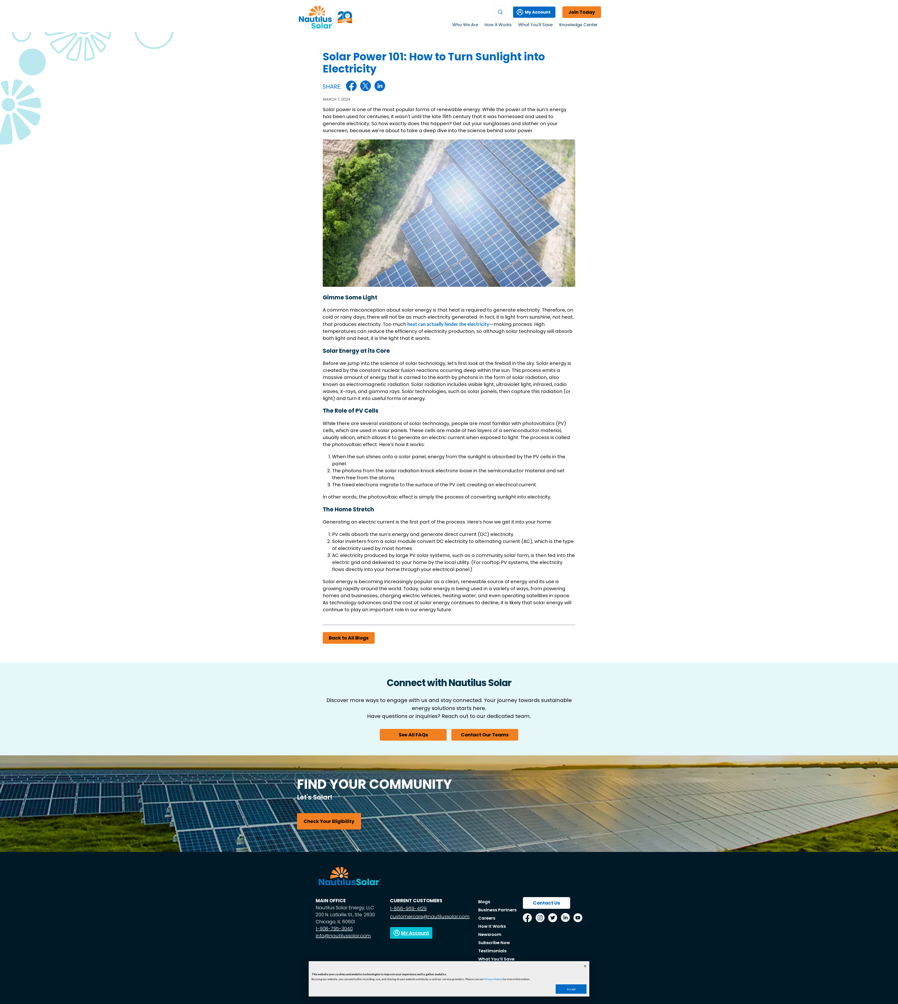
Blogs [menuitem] (484, 902)
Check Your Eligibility (329, 821)
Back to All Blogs (349, 638)
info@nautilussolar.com (343, 935)
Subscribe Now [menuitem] (494, 943)
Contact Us (546, 903)
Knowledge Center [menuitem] (578, 25)
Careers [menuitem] (486, 918)
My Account (537, 12)
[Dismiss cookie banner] (585, 966)
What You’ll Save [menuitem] (535, 25)
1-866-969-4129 (408, 908)
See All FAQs (413, 734)
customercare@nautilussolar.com (430, 916)
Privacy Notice (493, 979)
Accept (571, 989)
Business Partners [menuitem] (497, 910)
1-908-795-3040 (334, 928)
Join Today (581, 12)
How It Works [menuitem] (498, 25)
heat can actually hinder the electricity (448, 324)
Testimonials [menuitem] (492, 951)
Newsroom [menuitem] (489, 934)
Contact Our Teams (485, 734)
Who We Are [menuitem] (465, 25)
